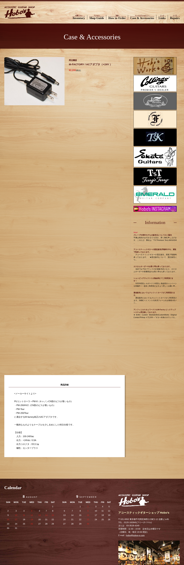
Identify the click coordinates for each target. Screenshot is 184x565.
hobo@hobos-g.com (135, 535)
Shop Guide (96, 17)
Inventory (79, 17)
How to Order (117, 17)
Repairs (175, 17)
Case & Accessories (142, 17)
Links (162, 17)
